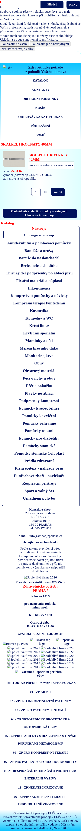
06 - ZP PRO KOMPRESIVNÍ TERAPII (40, 752)
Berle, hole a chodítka (39, 265)
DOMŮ (40, 135)
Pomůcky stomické (39, 446)
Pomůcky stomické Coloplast (39, 453)
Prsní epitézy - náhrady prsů (39, 468)
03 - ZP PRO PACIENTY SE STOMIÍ (40, 710)
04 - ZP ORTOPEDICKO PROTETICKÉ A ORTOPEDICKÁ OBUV (40, 723)
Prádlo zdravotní (39, 461)
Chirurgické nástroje (39, 235)
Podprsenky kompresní (39, 400)
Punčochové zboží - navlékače (39, 476)
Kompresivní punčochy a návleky (39, 295)
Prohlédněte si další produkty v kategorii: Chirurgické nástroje (40, 213)
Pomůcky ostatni (39, 430)
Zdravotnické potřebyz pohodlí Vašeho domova (45, 69)
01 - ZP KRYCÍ (40, 692)
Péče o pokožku (39, 386)
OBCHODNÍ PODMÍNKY (40, 99)
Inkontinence (39, 288)
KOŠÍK (40, 108)
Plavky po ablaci (39, 393)
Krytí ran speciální (39, 333)
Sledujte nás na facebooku (40, 542)
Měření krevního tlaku (39, 348)
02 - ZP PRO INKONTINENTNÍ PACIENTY (40, 701)
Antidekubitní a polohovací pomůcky (39, 243)
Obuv (39, 363)
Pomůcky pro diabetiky (39, 438)
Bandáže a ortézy (39, 250)
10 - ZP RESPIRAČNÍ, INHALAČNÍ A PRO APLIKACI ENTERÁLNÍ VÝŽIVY (40, 774)
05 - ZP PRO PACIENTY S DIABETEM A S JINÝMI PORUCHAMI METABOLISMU (40, 739)
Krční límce (39, 325)
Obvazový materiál (39, 370)
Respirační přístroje (39, 483)
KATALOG (40, 80)
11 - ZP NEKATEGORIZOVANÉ (40, 787)
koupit (57, 192)
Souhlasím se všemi (15, 44)
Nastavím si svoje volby (18, 49)
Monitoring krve (39, 356)
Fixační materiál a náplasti (39, 280)
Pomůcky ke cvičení (39, 416)
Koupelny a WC (39, 318)
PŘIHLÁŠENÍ (40, 126)
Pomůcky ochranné (39, 423)
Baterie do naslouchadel (39, 258)
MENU (73, 4)
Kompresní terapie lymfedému (39, 303)
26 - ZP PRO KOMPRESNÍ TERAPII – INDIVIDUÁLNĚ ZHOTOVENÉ (40, 800)
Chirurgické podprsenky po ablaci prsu (39, 273)
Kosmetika (39, 310)
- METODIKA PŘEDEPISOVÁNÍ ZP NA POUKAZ (40, 683)
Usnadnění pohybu (39, 498)
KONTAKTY (40, 90)
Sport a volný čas (39, 491)
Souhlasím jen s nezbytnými (50, 44)
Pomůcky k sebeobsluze (39, 408)
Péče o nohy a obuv (39, 378)
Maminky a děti (39, 340)
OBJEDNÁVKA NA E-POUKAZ (40, 117)
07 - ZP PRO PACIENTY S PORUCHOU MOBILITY (40, 762)
